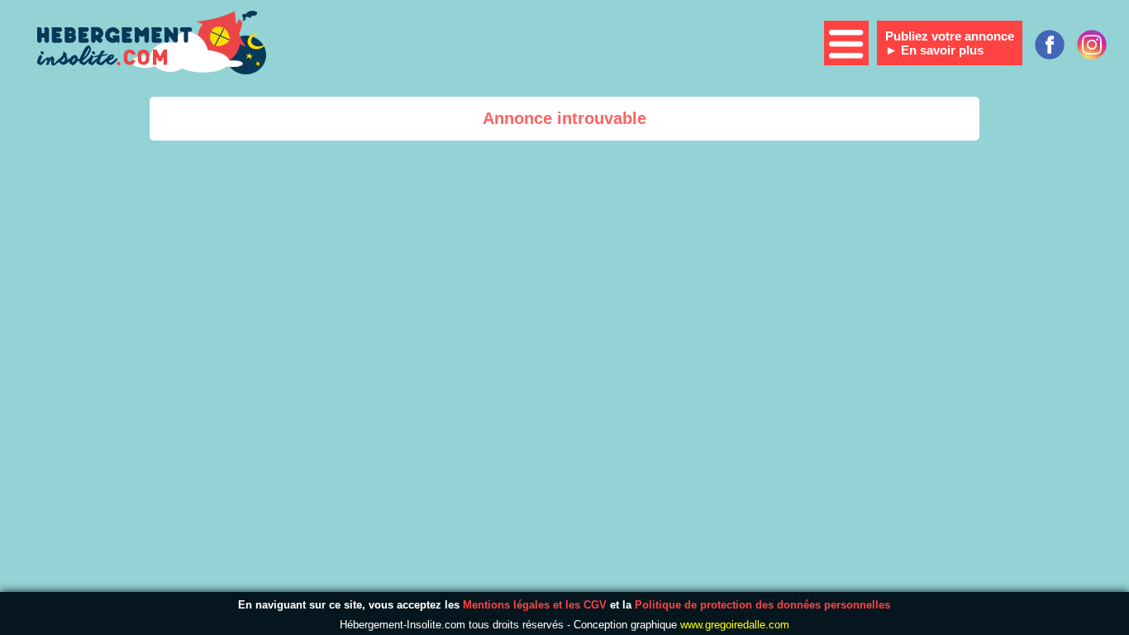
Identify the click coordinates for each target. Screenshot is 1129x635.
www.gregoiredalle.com (734, 624)
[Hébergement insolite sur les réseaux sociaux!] (1092, 45)
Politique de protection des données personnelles (762, 605)
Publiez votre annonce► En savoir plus (949, 43)
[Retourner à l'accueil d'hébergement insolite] (148, 44)
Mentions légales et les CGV (535, 605)
